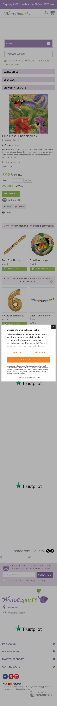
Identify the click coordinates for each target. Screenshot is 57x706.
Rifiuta (17, 352)
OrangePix (36, 378)
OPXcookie (20, 378)
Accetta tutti (28, 360)
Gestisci (40, 352)
